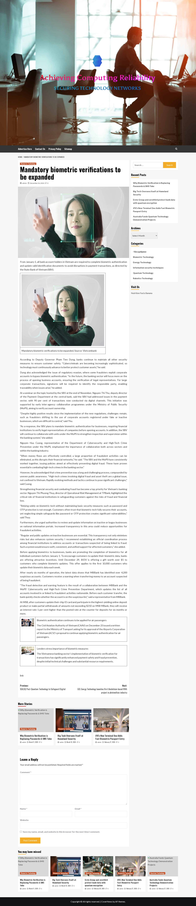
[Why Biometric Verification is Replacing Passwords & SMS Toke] (36, 720)
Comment (25, 772)
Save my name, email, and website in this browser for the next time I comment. (61, 831)
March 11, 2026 (33, 742)
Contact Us (40, 149)
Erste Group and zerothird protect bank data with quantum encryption (154, 201)
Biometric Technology (28, 164)
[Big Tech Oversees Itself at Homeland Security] (73, 720)
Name (23, 808)
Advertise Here (25, 149)
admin (24, 183)
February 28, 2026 (99, 888)
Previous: (42, 687)
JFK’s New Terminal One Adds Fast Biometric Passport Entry (109, 737)
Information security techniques (148, 267)
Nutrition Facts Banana (141, 293)
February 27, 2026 (109, 742)
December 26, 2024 (37, 183)
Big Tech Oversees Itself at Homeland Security (70, 737)
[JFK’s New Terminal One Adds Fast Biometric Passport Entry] (111, 720)
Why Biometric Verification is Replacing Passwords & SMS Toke (36, 737)
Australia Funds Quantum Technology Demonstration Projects (150, 218)
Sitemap (68, 149)
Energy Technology (142, 262)
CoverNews (106, 901)
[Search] (176, 148)
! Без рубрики (139, 251)
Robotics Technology (143, 278)
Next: (102, 689)
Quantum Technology (143, 273)
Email (78, 808)
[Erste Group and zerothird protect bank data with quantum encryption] (98, 866)
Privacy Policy (55, 149)
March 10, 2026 (71, 742)
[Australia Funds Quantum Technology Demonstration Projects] (163, 866)
